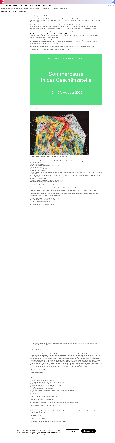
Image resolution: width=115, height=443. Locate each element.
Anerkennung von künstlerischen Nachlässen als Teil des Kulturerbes (53, 390)
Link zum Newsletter (36, 109)
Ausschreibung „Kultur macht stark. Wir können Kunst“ (49, 382)
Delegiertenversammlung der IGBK (42, 387)
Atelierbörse (45, 8)
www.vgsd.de (66, 49)
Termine (34, 393)
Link (31, 372)
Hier (31, 343)
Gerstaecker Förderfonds (39, 392)
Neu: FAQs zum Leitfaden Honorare (43, 384)
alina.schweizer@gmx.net (54, 185)
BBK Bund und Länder (21, 8)
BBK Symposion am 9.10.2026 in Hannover (44, 379)
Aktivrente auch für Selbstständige (42, 388)
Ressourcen (63, 8)
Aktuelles (6, 6)
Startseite (3, 11)
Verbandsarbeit (20, 6)
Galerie (110, 6)
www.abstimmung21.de (86, 46)
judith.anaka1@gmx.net (59, 421)
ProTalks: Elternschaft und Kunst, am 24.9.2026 (46, 385)
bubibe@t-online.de (50, 204)
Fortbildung (54, 8)
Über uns (46, 6)
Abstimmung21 (45, 26)
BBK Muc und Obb (7, 8)
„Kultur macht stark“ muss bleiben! (43, 380)
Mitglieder (35, 6)
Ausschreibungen (34, 8)
